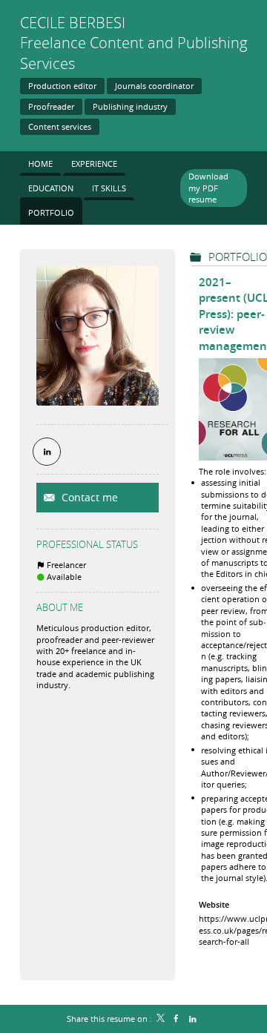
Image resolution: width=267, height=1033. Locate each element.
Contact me (88, 497)
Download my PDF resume (208, 188)
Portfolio (237, 256)
